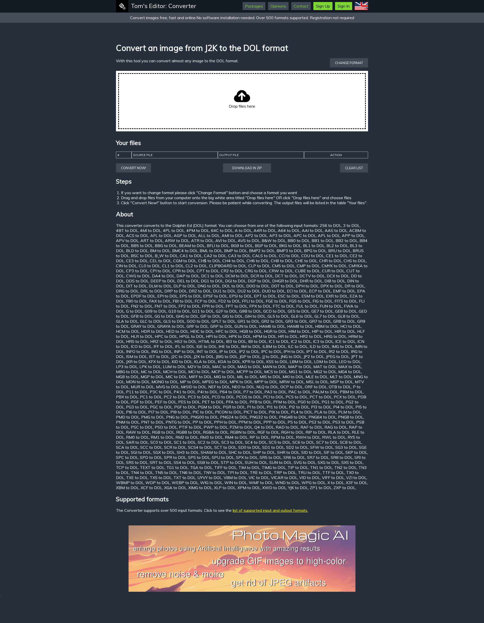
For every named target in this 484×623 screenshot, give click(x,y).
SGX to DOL (164, 452)
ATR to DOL (202, 240)
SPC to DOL (127, 457)
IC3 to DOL (323, 341)
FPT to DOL (237, 306)
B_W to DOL (166, 255)
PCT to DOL (321, 396)
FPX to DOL (260, 306)
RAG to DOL (335, 427)
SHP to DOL (264, 452)
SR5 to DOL (271, 457)
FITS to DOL (346, 301)
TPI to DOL (237, 472)
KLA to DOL (205, 361)
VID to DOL (309, 477)
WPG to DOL (313, 482)
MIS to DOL (270, 376)
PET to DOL (213, 401)
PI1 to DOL (277, 406)
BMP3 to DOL (289, 250)
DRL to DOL (151, 290)
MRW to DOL (291, 381)
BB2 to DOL (347, 240)
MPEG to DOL (215, 381)
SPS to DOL (199, 457)
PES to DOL (189, 401)
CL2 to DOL (196, 265)
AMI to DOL (232, 235)
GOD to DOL (198, 321)
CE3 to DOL (137, 260)
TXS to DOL (161, 477)
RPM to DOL (282, 437)
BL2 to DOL (337, 245)
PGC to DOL (161, 406)
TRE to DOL (261, 472)
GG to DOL (164, 316)
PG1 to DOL (333, 401)
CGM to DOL (184, 260)
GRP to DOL (221, 326)
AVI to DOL (225, 240)
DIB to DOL (334, 280)
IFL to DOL (185, 346)
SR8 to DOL (342, 457)
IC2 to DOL (301, 341)
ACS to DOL (137, 235)
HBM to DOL (327, 326)
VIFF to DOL (333, 477)
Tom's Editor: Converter (163, 6)
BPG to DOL (315, 250)
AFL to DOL (161, 235)
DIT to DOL (136, 285)
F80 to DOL (136, 301)
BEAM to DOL (192, 245)
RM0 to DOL (137, 437)
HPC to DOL (166, 336)
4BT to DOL (127, 230)
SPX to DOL (247, 457)
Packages (254, 6)
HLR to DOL (142, 336)
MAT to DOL (325, 366)
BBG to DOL (166, 245)
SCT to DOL (225, 447)
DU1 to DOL (224, 290)
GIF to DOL (210, 316)
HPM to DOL (264, 336)
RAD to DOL (287, 427)
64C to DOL (222, 230)
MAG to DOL (249, 366)
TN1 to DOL (321, 467)
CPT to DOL (208, 270)
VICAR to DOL (284, 477)
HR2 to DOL (311, 336)
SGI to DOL (141, 452)
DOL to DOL (233, 285)
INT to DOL (207, 351)
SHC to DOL (240, 452)
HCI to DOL (350, 326)
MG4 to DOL (349, 371)
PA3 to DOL (275, 391)
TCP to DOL (127, 467)
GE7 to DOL (322, 311)
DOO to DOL (257, 285)
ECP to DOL (320, 290)
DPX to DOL (331, 285)
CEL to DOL (160, 260)
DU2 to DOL (248, 290)
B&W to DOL (274, 240)
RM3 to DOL (211, 437)
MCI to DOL (199, 371)
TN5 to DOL (166, 472)
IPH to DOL (294, 351)
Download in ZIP (247, 168)
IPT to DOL (316, 351)
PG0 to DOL (309, 401)
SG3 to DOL (346, 447)
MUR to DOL (142, 386)
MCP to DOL (223, 371)
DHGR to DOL (285, 280)
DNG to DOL (208, 285)
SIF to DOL (334, 452)
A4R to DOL (265, 230)
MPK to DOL (241, 381)
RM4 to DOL (236, 437)
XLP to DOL (225, 487)
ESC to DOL (289, 296)
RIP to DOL (316, 432)
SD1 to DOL (273, 447)
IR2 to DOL (339, 351)
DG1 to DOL (212, 280)
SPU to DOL (223, 457)
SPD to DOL (151, 457)
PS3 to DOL (343, 422)
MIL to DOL (247, 376)
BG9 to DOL (242, 245)
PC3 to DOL (199, 396)
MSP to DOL (341, 381)
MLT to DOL (341, 376)
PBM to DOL (351, 391)
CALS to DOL (264, 255)
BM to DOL (160, 250)
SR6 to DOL (294, 457)
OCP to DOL (291, 386)
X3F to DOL (356, 482)
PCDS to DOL (248, 396)
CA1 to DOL (191, 255)
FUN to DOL (331, 306)
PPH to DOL (225, 422)
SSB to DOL (208, 462)
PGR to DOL (234, 406)
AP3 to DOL (280, 235)
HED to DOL (177, 331)
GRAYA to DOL (171, 326)
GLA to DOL (127, 321)
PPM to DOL (250, 422)
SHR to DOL (288, 452)
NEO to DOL (243, 386)
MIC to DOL (176, 376)
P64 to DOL (230, 391)
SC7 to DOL (327, 442)
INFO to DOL (137, 351)
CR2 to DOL (232, 270)
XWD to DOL (274, 487)
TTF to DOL (333, 472)
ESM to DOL (312, 296)
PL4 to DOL (302, 411)
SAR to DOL (137, 442)
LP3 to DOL (127, 366)
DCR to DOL (262, 275)
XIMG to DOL (200, 487)
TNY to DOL (214, 472)
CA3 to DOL (239, 255)
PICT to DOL (255, 411)
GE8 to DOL (346, 311)
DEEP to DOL (162, 280)
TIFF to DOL (225, 467)
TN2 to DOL (345, 467)
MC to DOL (151, 371)
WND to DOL (287, 482)
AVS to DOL (249, 240)
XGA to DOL (175, 487)
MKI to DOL (293, 376)
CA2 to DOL (215, 255)
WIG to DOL (211, 482)
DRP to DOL (175, 290)
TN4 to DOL (142, 472)
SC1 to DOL (185, 442)
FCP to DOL (206, 301)
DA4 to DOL (163, 275)
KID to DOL (182, 361)
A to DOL (243, 230)
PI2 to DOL (299, 406)
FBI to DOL (183, 301)
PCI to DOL (273, 396)
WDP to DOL (157, 482)
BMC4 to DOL (185, 250)
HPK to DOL (240, 336)
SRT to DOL (161, 462)
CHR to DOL (330, 260)
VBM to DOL (235, 477)
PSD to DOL (166, 427)
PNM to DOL (127, 422)
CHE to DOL (306, 260)
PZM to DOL (241, 427)
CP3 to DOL (137, 270)
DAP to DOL (187, 275)
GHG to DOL (187, 316)
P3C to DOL (161, 391)
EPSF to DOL (215, 296)
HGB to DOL (250, 331)
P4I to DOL (207, 391)
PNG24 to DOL (234, 417)
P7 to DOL (253, 391)
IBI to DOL (257, 341)
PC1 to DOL (151, 396)
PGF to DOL (185, 406)
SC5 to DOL (280, 442)
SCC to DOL (151, 447)
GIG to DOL (232, 316)
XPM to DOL (248, 487)
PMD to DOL (127, 417)
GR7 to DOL (320, 321)
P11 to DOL (137, 391)
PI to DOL (256, 406)
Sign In (344, 6)
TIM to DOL (249, 467)
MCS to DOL (275, 371)
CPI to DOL (160, 270)
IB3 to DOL (236, 341)
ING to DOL (161, 351)
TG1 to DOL (177, 467)
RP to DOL (259, 437)
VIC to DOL (259, 477)
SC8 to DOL (351, 442)
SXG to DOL (329, 462)
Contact (301, 6)
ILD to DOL (320, 346)
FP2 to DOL (189, 306)
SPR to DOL (175, 457)
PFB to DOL (260, 401)
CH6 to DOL (258, 260)
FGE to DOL (276, 301)
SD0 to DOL (249, 447)
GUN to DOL (245, 326)
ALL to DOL (209, 235)
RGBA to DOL (215, 432)
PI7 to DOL (158, 411)
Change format (349, 63)
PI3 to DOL (321, 406)
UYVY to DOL (209, 477)
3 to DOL (351, 225)
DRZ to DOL (200, 290)
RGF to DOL (268, 432)
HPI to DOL (216, 336)
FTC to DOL (283, 306)
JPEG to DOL (337, 356)
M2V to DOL (199, 366)
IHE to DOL (229, 346)
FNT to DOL (166, 306)
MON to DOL (138, 381)
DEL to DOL (188, 280)
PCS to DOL (297, 396)
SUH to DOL (256, 462)
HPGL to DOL (191, 336)
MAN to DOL (274, 366)
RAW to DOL (138, 432)
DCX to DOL (338, 275)
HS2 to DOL (185, 341)
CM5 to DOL (283, 265)
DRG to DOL (127, 290)
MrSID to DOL (193, 386)
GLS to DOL (174, 321)
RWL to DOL (334, 437)
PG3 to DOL (137, 406)
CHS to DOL (355, 260)
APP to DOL (353, 235)
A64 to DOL (289, 230)
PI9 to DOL (180, 411)
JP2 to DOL (314, 356)
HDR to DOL (152, 331)
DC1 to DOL (212, 275)
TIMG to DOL (274, 467)
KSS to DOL (277, 361)
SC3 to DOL (232, 442)
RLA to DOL (339, 432)
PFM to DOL (284, 401)
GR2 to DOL (272, 321)
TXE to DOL (137, 477)
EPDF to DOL (143, 296)
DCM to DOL (237, 275)
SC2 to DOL (209, 442)
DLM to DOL (160, 285)
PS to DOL (297, 422)
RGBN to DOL (243, 432)
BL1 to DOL (314, 245)
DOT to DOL (282, 285)
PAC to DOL (299, 391)
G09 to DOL (156, 311)
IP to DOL (228, 351)
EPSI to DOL (240, 296)
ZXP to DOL (344, 487)
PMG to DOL (152, 417)
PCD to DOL (223, 396)
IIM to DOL (251, 346)
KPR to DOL (253, 361)
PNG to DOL (177, 417)
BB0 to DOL (299, 240)
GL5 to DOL (278, 316)
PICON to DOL (228, 411)
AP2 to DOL (256, 235)
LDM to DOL (325, 361)
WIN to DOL (235, 482)
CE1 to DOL (337, 255)
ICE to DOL (345, 341)
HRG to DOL (335, 336)
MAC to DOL (224, 366)
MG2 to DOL (325, 371)
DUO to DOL (273, 290)
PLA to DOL (325, 411)
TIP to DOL (298, 467)
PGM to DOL (209, 406)
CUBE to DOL (307, 270)
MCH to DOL (175, 371)
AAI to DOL (312, 230)
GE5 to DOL (299, 311)
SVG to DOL (305, 462)
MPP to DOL (266, 381)
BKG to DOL (290, 245)
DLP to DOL (184, 285)
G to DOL (134, 311)
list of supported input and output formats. (270, 510)
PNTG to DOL (178, 422)
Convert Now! (133, 168)
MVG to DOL (167, 386)
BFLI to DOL (218, 245)
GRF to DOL (197, 326)
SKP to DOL (356, 452)
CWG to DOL (138, 275)
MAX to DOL (349, 366)
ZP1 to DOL (321, 487)
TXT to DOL (184, 477)
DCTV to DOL (312, 275)
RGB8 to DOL (188, 432)
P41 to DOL (185, 391)
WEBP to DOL (185, 482)
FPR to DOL (213, 306)
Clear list (354, 168)
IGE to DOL (206, 346)
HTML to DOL (211, 341)
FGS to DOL (300, 301)
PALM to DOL (325, 391)
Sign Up (323, 6)
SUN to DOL (280, 462)
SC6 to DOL (303, 442)
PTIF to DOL (190, 427)
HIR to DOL (345, 331)
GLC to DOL (151, 321)
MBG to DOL (127, 371)
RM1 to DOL (162, 437)
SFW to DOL (322, 447)
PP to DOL (202, 422)
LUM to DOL (174, 366)
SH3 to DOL (188, 452)
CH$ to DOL (209, 260)
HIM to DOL (299, 331)
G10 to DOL (179, 311)
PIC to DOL (203, 411)
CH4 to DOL (233, 260)
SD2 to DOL (297, 447)
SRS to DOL (137, 462)
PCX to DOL (345, 396)
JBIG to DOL (227, 356)
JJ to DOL (270, 356)
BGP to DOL (266, 245)
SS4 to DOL (184, 462)
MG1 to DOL (300, 371)
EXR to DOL (337, 296)
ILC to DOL (298, 346)
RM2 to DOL (186, 437)
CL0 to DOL (149, 265)
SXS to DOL (352, 462)
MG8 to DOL (127, 376)
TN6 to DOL (190, 472)
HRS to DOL (137, 341)
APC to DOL (304, 235)
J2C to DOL (181, 356)
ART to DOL (151, 240)
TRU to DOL (309, 472)
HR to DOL (288, 336)
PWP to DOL (216, 427)
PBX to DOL (127, 396)
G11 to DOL (203, 311)
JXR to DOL (136, 361)
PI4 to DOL (343, 406)
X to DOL (335, 482)
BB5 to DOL (142, 245)
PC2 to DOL (175, 396)
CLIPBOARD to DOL (228, 265)
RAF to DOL (311, 427)
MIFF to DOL (200, 376)
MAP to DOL (300, 366)
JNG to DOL (291, 356)
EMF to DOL (344, 290)
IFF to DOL (163, 346)
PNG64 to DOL (322, 417)
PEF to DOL (165, 401)
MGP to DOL (152, 376)
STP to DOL (232, 462)
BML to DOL (211, 250)
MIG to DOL (224, 376)
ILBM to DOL (274, 346)
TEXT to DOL (152, 467)
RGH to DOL (292, 432)
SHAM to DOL (214, 452)
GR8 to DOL (344, 321)
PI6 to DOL (136, 411)
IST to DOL (159, 356)
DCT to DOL (286, 275)
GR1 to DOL (248, 321)
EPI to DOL (167, 296)
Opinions (278, 6)
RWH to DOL (308, 437)
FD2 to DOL (229, 301)
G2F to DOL (226, 311)
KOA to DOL (229, 361)
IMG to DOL (342, 346)
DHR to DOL (311, 280)
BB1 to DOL (323, 240)
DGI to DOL (235, 280)
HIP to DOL (322, 331)
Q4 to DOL (264, 427)
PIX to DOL (279, 411)
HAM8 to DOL (300, 326)
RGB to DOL (163, 432)
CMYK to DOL (334, 265)
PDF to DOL (142, 401)
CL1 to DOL (173, 265)
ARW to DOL (177, 240)
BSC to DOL (142, 255)
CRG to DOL (256, 270)
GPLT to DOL (223, 321)
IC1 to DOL (279, 341)
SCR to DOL (175, 447)
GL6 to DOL (302, 316)
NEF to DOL (219, 386)
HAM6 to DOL (272, 326)
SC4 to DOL (256, 442)
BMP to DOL (235, 250)
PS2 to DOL (320, 422)
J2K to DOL (204, 356)
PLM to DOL (349, 411)
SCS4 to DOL (200, 447)
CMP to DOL (308, 265)
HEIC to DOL (202, 331)
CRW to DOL (281, 270)
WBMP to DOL (130, 482)
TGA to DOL (201, 467)
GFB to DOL (142, 316)
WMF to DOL (261, 482)
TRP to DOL (285, 472)
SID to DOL (311, 452)
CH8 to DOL (282, 260)
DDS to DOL (137, 280)
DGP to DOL (259, 280)
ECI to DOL (297, 290)
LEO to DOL (350, 361)
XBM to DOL (127, 487)
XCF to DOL (151, 487)
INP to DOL (184, 351)
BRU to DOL (339, 250)
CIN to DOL (126, 265)
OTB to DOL (340, 386)
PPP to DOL (274, 422)
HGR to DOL (275, 331)
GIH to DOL (255, 316)
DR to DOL (355, 285)
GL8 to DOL (348, 316)
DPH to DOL (307, 285)
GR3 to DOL (296, 321)
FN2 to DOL (142, 306)
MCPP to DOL (249, 371)
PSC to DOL (142, 427)
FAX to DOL (160, 301)
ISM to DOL (136, 356)
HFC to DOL (227, 331)
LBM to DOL (301, 361)
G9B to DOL (250, 311)
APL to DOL (329, 235)
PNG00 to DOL (204, 417)
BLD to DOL (137, 250)
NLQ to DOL (267, 386)
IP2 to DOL (249, 351)
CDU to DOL (312, 255)
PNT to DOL (152, 422)
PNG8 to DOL (350, 417)
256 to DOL (330, 225)
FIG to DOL (323, 301)
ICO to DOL (141, 346)
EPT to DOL (265, 296)
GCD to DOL (274, 311)
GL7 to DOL (325, 316)
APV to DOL (127, 240)
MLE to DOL (317, 376)
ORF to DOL (316, 386)
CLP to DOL (259, 265)
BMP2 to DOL (262, 250)
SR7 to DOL (318, 457)
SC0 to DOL (161, 442)
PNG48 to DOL (293, 417)
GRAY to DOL (143, 326)
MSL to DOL (317, 381)
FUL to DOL (307, 306)
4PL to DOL (174, 230)
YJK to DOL (298, 487)
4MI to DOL (150, 230)
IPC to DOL (271, 351)
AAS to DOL (336, 230)
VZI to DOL (356, 477)
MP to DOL (190, 381)
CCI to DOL (289, 255)
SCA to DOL (127, 447)
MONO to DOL (165, 381)
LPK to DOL (150, 366)
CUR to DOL (333, 270)
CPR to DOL (183, 270)
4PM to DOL (197, 230)
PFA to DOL (237, 401)
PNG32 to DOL (263, 417)
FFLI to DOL (253, 301)
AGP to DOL (185, 235)
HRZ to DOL (161, 341)
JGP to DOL (249, 356)
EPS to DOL (190, 296)
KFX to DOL (159, 361)
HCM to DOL (127, 331)
